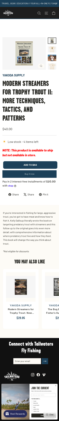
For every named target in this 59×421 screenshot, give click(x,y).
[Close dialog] (55, 385)
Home (5, 26)
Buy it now (29, 174)
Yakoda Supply (13, 75)
